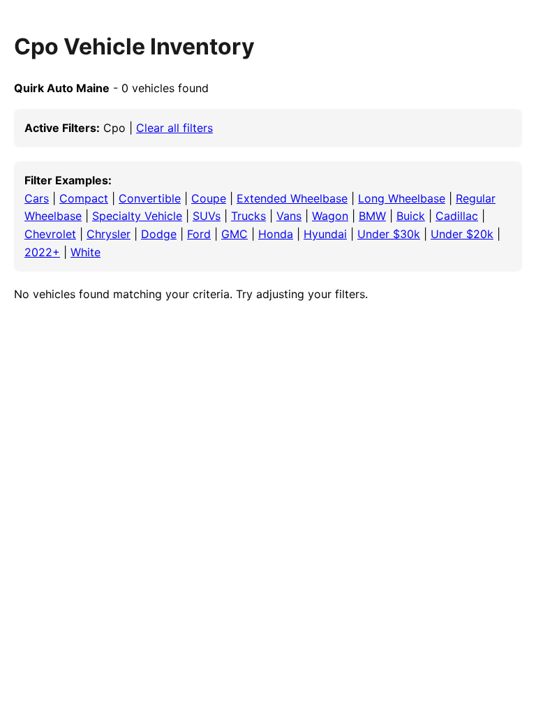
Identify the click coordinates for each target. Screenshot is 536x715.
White (85, 252)
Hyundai (325, 234)
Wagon (330, 216)
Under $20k (462, 234)
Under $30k (388, 234)
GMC (234, 234)
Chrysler (109, 234)
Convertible (150, 198)
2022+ (42, 252)
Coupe (208, 198)
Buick (410, 216)
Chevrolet (50, 234)
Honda (275, 234)
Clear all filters (174, 128)
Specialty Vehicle (137, 216)
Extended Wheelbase (292, 198)
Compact (83, 198)
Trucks (248, 216)
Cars (36, 198)
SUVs (207, 216)
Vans (289, 216)
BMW (372, 216)
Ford (199, 234)
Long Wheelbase (401, 198)
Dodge (159, 234)
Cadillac (457, 216)
